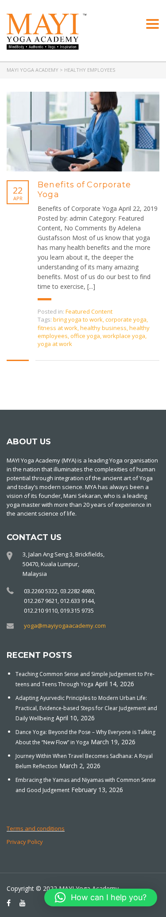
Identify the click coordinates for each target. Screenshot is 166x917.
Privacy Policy (25, 842)
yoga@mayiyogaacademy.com (65, 625)
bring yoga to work (78, 319)
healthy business (103, 328)
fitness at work (57, 328)
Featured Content (89, 311)
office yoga (85, 336)
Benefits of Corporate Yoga (84, 189)
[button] (100, 897)
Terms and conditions (36, 828)
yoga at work (55, 344)
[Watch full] (83, 131)
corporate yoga (126, 319)
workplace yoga (124, 336)
